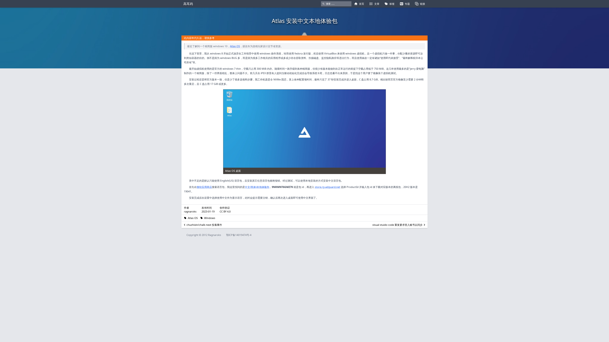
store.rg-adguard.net (327, 187)
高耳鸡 (188, 4)
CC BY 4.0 (225, 211)
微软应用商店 (204, 187)
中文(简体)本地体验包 (257, 187)
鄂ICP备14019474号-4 (238, 235)
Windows (209, 218)
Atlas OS (235, 46)
